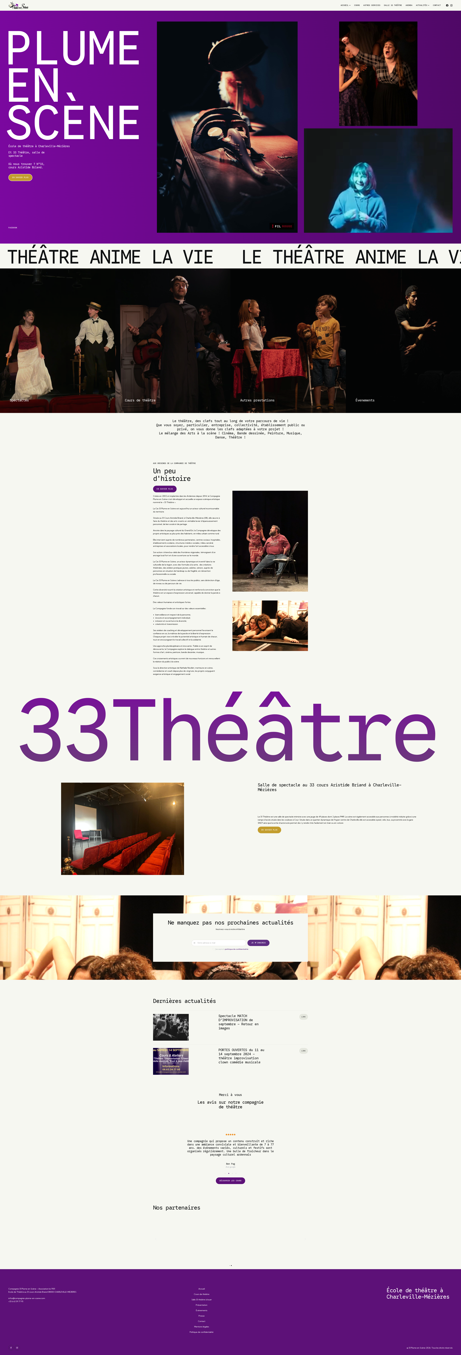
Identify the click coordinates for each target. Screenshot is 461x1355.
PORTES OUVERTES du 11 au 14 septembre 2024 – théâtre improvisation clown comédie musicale (241, 1056)
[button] (225, 1190)
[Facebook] (447, 5)
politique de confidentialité (236, 949)
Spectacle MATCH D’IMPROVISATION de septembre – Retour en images (238, 1022)
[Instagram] (451, 5)
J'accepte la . (232, 949)
